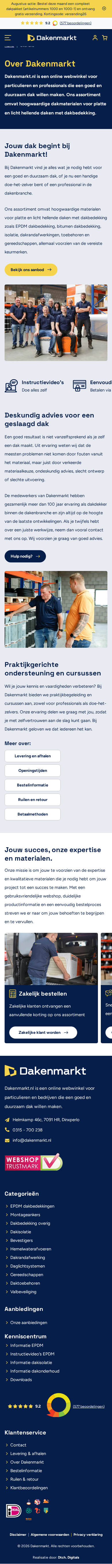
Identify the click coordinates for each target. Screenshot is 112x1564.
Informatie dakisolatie (31, 1362)
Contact (18, 1445)
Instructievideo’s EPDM (32, 1354)
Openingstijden (32, 770)
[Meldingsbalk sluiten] (104, 8)
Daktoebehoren (25, 1283)
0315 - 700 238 (28, 1130)
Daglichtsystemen (27, 1266)
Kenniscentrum (26, 1336)
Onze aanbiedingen (28, 1322)
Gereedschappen (26, 1274)
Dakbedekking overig (30, 1223)
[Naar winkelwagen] (104, 37)
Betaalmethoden (33, 814)
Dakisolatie (20, 1231)
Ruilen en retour (32, 799)
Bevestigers (21, 1240)
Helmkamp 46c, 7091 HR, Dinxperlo (46, 1119)
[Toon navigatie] (8, 37)
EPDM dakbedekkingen (32, 1206)
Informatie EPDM (26, 1345)
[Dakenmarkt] (52, 37)
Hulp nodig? (21, 556)
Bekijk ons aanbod (27, 269)
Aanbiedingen (24, 1309)
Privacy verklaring (88, 1535)
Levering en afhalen (33, 756)
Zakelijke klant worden (40, 1032)
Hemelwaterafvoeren (30, 1249)
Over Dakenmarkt (27, 1462)
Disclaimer (18, 1535)
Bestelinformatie (32, 785)
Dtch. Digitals (68, 1557)
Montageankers (25, 1214)
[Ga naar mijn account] (95, 37)
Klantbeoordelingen (29, 1487)
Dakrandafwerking (27, 1257)
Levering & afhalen (28, 1453)
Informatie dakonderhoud (34, 1371)
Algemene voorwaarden (50, 1535)
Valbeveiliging (23, 1291)
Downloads (21, 1379)
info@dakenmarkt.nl (32, 1140)
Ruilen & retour (24, 1479)
